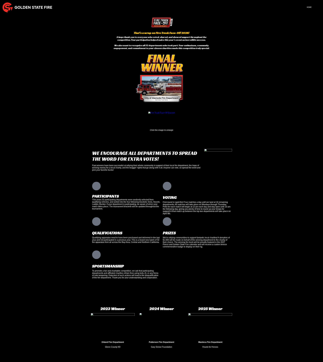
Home (309, 7)
